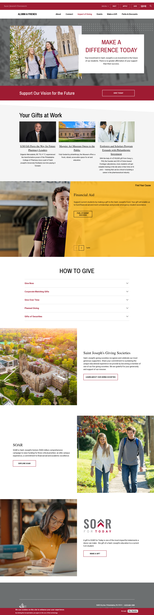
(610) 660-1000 (129, 605)
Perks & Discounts (130, 14)
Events (99, 14)
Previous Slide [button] (81, 248)
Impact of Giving (85, 14)
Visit (114, 6)
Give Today (118, 93)
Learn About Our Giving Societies (101, 377)
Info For (104, 6)
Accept (123, 611)
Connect (69, 14)
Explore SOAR (24, 463)
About (58, 14)
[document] (40, 611)
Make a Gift (112, 14)
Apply (125, 6)
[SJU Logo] (22, 607)
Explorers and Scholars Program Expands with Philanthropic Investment (116, 150)
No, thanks (133, 611)
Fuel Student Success (83, 214)
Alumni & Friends (27, 14)
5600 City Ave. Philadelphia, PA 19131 (109, 605)
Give (135, 6)
